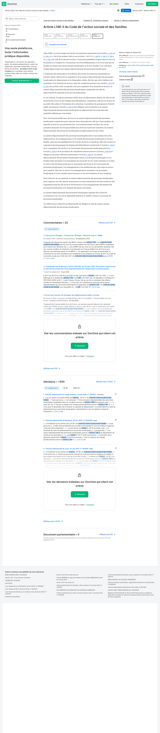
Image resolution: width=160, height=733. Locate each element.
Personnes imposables (12, 596)
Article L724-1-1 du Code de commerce (17, 577)
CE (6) (65, 388)
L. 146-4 (69, 107)
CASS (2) (76, 388)
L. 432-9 (96, 56)
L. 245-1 (46, 56)
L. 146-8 (111, 145)
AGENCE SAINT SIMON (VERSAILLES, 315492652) (123, 590)
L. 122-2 (109, 83)
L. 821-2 (48, 59)
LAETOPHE (8, 583)
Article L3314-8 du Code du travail (67, 575)
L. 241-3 (110, 53)
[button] (114, 4)
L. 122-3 (46, 86)
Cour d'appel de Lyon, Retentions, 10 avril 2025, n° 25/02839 (24, 586)
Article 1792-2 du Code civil (65, 582)
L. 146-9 (53, 151)
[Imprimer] (118, 10)
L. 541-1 (104, 56)
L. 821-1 (111, 56)
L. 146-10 (107, 151)
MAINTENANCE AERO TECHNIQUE (16, 575)
